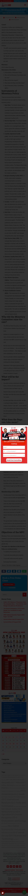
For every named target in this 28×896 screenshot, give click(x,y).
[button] (25, 427)
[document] (14, 448)
